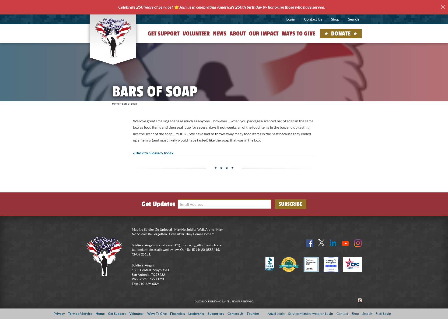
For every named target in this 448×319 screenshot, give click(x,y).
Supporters (216, 313)
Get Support (163, 33)
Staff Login (383, 313)
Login (290, 19)
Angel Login (276, 313)
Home (115, 103)
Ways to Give (298, 33)
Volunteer (196, 33)
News (219, 33)
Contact (342, 313)
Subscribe (290, 204)
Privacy (59, 313)
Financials (177, 313)
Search (353, 19)
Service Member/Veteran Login (310, 313)
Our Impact (263, 33)
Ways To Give (157, 313)
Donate (341, 33)
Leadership (196, 313)
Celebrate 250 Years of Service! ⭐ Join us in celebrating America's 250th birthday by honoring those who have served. (221, 7)
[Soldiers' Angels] (113, 37)
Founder (253, 313)
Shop (335, 19)
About (238, 33)
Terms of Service (80, 313)
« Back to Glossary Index (153, 153)
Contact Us (313, 19)
